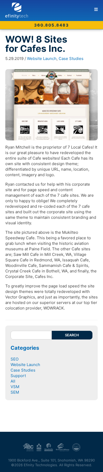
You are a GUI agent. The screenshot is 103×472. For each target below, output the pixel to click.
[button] (96, 9)
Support (18, 375)
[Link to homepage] (54, 10)
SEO (14, 359)
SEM (15, 392)
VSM (15, 386)
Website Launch (42, 58)
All (13, 381)
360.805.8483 (51, 25)
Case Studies (71, 58)
